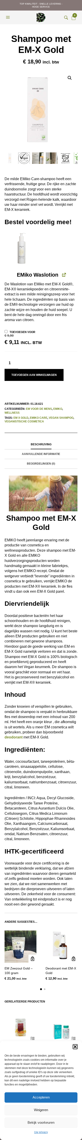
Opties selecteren (32, 1039)
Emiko (57, 408)
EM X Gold (20, 417)
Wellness (12, 412)
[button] (75, 1046)
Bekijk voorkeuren (41, 1122)
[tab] (41, 444)
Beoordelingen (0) (41, 463)
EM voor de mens (39, 408)
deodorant (14, 737)
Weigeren (41, 1110)
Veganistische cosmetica (24, 421)
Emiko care (38, 417)
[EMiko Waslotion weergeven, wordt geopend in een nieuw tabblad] (63, 275)
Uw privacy (41, 1132)
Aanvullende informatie (41, 454)
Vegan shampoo (61, 417)
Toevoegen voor (23, 337)
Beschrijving (41, 444)
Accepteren (41, 1097)
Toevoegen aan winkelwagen (34, 375)
